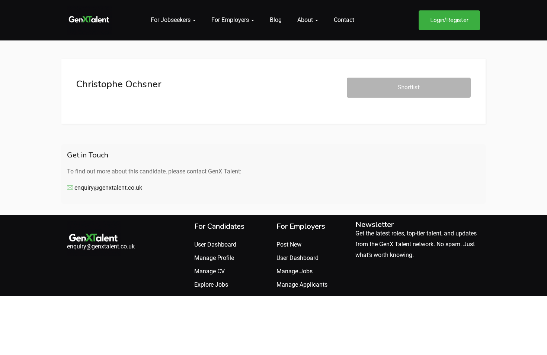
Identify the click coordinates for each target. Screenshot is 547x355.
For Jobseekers (171, 19)
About (305, 19)
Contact (344, 19)
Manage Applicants (301, 284)
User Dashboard (215, 244)
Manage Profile (214, 257)
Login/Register (449, 20)
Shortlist (409, 87)
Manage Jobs (294, 271)
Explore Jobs (211, 284)
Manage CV (209, 271)
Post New (288, 244)
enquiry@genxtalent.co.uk (108, 187)
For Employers (230, 19)
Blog (276, 19)
